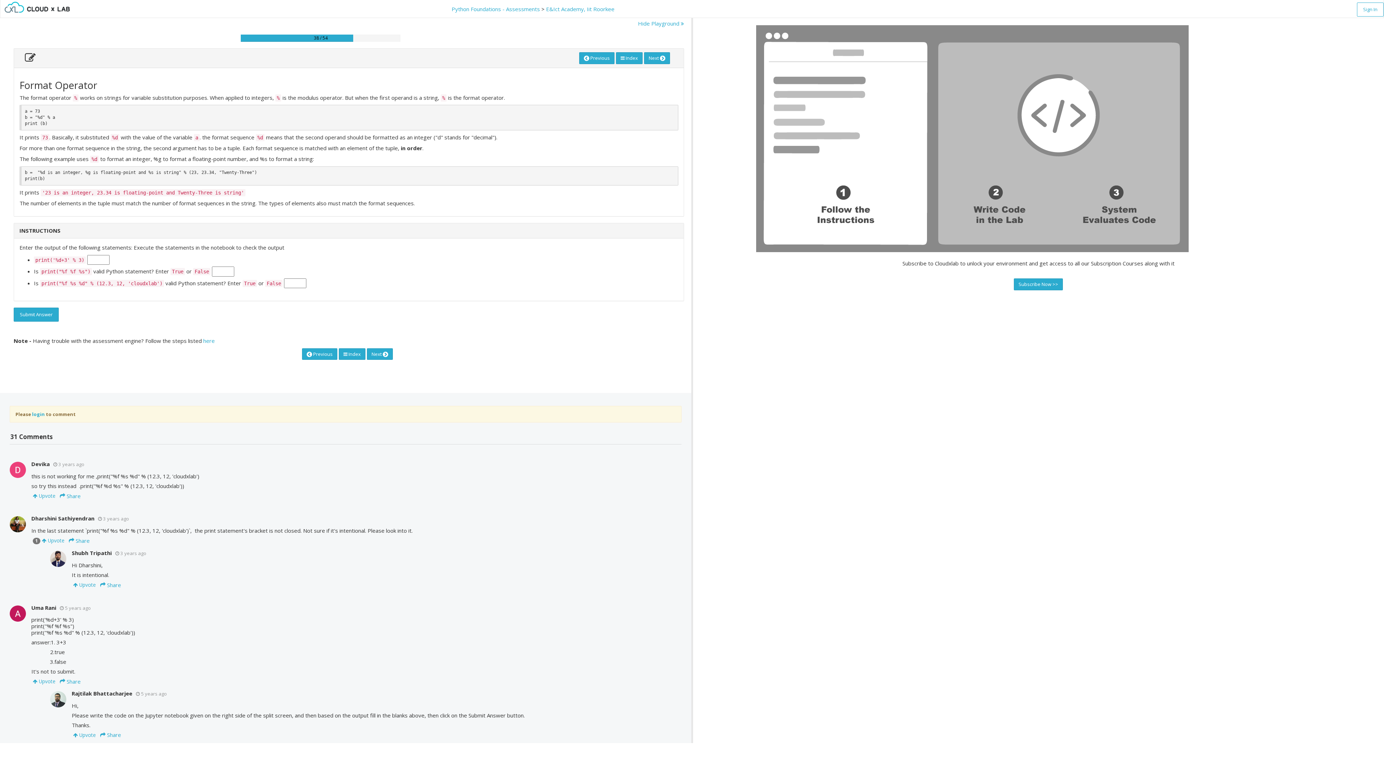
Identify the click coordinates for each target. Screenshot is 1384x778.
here (209, 340)
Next (654, 58)
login (38, 414)
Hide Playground (659, 23)
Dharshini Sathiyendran (62, 518)
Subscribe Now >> (1038, 284)
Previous (599, 58)
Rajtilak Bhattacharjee (102, 693)
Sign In (1370, 9)
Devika (40, 464)
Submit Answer (36, 314)
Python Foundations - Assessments (496, 9)
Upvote (46, 495)
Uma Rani (43, 607)
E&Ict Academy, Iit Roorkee (580, 9)
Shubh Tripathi (92, 552)
